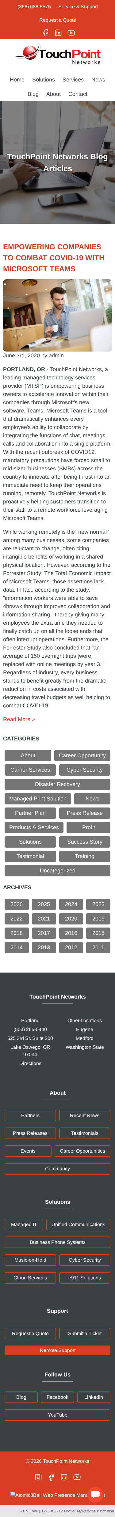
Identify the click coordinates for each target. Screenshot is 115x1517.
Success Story (84, 842)
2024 (71, 904)
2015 (98, 933)
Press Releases (30, 1133)
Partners (30, 1115)
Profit (88, 827)
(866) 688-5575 (34, 6)
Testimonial (30, 856)
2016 (71, 933)
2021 (44, 919)
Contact (77, 94)
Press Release (85, 813)
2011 (98, 947)
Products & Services (34, 827)
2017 (44, 933)
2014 (16, 947)
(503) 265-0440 (30, 1029)
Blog (33, 94)
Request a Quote (57, 20)
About (53, 94)
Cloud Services (30, 1277)
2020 (71, 919)
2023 (98, 904)
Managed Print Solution (38, 799)
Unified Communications (78, 1224)
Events (28, 1151)
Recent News (84, 1115)
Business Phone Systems (58, 1242)
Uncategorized (57, 871)
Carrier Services (30, 770)
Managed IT (24, 1224)
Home (17, 80)
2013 (44, 947)
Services (73, 80)
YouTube (57, 1414)
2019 (98, 919)
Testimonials (84, 1133)
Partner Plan (30, 813)
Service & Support (78, 6)
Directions (30, 1063)
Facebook (57, 1397)
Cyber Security (85, 770)
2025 (44, 904)
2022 (16, 919)
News (98, 80)
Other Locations (84, 1020)
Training (84, 856)
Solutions (43, 80)
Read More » (19, 719)
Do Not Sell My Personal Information (86, 1511)
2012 (71, 947)
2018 (16, 933)
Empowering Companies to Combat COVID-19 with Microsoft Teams (53, 258)
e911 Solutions (84, 1277)
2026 (16, 904)
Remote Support (57, 1350)
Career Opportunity (82, 755)
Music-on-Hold (30, 1260)
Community (57, 1168)
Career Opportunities (82, 1151)
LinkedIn (93, 1397)
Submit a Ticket (85, 1333)
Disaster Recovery (57, 784)
